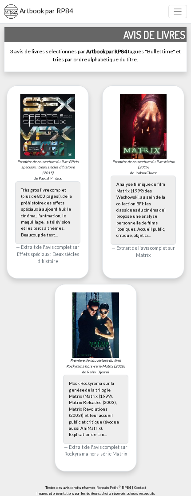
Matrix (143, 255)
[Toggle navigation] (177, 12)
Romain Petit (107, 487)
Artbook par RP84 (45, 11)
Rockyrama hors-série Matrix (95, 453)
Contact (140, 487)
